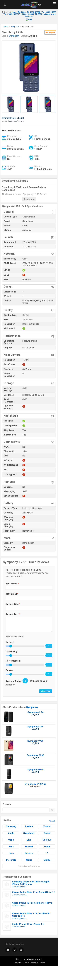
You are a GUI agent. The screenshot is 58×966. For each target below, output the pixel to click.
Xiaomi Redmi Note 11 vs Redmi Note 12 (33, 892)
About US (34, 963)
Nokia (29, 860)
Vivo (29, 839)
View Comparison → (19, 887)
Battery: (10, 642)
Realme (29, 826)
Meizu (47, 860)
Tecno (47, 833)
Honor (47, 846)
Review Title (13, 604)
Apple (11, 833)
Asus (11, 846)
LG (46, 853)
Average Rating (14, 681)
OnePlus (46, 839)
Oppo (11, 839)
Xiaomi (46, 826)
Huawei (29, 846)
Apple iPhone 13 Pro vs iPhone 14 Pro (32, 902)
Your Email (12, 594)
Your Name (12, 583)
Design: (9, 670)
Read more (29, 199)
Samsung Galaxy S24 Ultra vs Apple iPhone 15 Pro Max (31, 882)
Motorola (11, 860)
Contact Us (18, 963)
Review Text (13, 614)
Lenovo (29, 853)
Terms (42, 963)
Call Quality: (12, 651)
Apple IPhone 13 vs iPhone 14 (28, 924)
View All (52, 821)
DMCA (26, 963)
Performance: (13, 661)
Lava (11, 853)
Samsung (11, 826)
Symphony (32, 707)
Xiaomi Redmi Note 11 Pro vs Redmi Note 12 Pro (31, 914)
